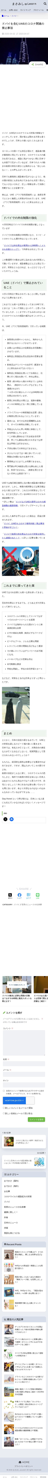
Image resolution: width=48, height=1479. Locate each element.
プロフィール (38, 10)
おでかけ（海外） (12, 1186)
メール (7, 1070)
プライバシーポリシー (23, 1466)
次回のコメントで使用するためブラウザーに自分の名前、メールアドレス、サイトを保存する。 (25, 1092)
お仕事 (7, 1191)
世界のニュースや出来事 (32, 904)
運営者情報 (43, 1477)
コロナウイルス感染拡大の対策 (18, 1196)
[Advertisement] (24, 102)
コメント (8, 1028)
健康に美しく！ (11, 1212)
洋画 (6, 1228)
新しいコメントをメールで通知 (19, 1108)
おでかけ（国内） (12, 1181)
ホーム (3, 10)
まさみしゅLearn (24, 4)
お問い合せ (13, 10)
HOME (25, 1462)
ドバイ (16, 904)
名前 (6, 1059)
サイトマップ (25, 10)
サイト (6, 1081)
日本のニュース (11, 1223)
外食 (6, 1217)
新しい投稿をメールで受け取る (19, 1113)
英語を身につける (12, 1233)
